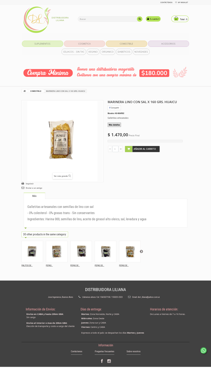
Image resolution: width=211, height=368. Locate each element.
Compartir (114, 107)
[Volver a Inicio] (24, 91)
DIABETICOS (124, 51)
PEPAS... (49, 265)
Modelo (111, 113)
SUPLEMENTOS (42, 43)
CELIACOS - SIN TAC (73, 51)
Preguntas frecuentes (104, 351)
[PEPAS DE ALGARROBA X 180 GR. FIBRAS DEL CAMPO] (81, 251)
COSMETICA (84, 43)
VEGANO (93, 51)
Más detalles (114, 124)
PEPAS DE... (75, 265)
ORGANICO (108, 51)
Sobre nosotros (134, 351)
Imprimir (30, 183)
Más (34, 195)
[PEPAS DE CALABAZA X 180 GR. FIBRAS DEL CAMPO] (130, 251)
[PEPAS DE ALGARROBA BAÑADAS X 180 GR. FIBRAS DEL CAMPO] (105, 251)
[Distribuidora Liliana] (48, 19)
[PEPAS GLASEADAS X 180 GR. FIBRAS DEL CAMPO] (56, 251)
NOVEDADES (141, 51)
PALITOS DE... (27, 265)
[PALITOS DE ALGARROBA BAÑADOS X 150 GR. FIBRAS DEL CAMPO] (32, 251)
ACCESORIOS (168, 43)
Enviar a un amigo (34, 188)
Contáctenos (166, 2)
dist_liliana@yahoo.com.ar (149, 297)
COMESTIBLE (126, 43)
